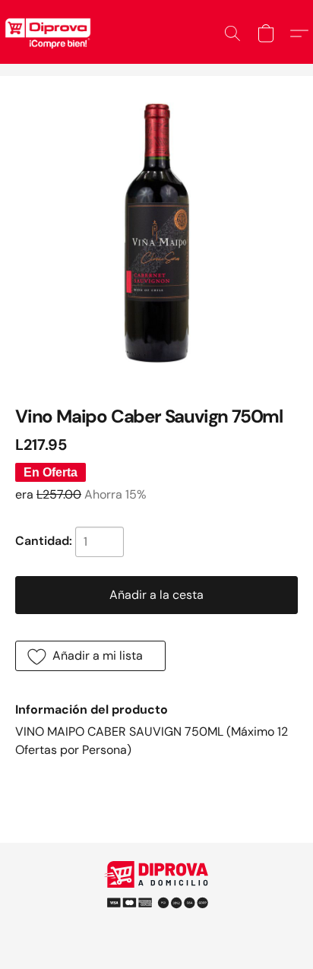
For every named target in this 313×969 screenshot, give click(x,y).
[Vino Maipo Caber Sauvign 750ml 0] (156, 232)
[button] (232, 33)
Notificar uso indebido (156, 897)
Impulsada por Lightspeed (157, 923)
